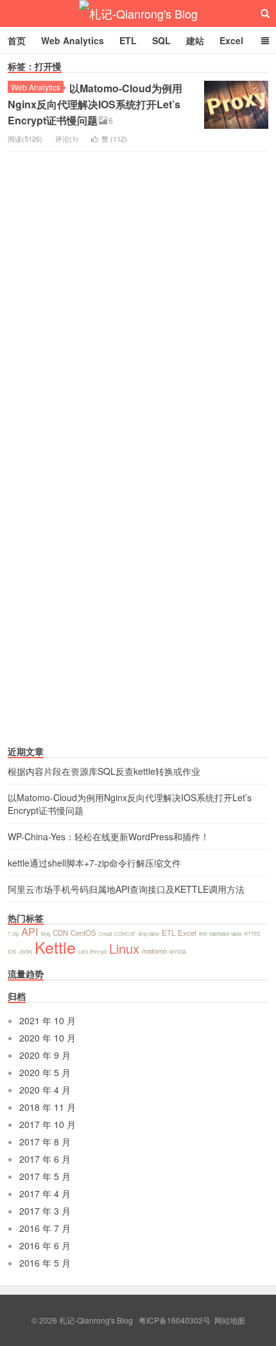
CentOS (83, 932)
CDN (60, 932)
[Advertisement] (104, 653)
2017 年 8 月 (45, 1141)
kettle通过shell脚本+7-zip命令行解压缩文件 (94, 862)
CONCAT (124, 933)
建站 (195, 40)
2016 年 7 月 (45, 1228)
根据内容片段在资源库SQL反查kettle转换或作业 (104, 771)
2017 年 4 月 (45, 1193)
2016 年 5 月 (45, 1262)
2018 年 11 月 (47, 1107)
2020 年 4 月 (45, 1089)
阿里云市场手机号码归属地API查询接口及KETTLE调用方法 (126, 889)
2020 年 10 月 (47, 1037)
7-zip (13, 933)
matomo (154, 950)
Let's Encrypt (92, 951)
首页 (17, 40)
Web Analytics (72, 40)
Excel (231, 40)
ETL (128, 40)
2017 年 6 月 (45, 1158)
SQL (161, 40)
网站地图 (229, 1320)
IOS (12, 951)
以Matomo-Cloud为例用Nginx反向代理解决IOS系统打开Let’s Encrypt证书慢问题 (95, 104)
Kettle (55, 946)
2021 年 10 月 (47, 1020)
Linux (124, 948)
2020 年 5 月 (45, 1072)
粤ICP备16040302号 (175, 1320)
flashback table (225, 933)
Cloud (105, 933)
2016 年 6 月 (45, 1245)
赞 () (114, 138)
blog (45, 933)
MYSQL (178, 951)
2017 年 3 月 (45, 1210)
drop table (148, 933)
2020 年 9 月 (45, 1055)
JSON (25, 951)
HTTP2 (252, 933)
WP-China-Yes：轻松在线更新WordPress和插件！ (108, 836)
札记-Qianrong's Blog (138, 13)
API (30, 931)
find (203, 933)
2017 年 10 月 (47, 1124)
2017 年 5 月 (45, 1176)
